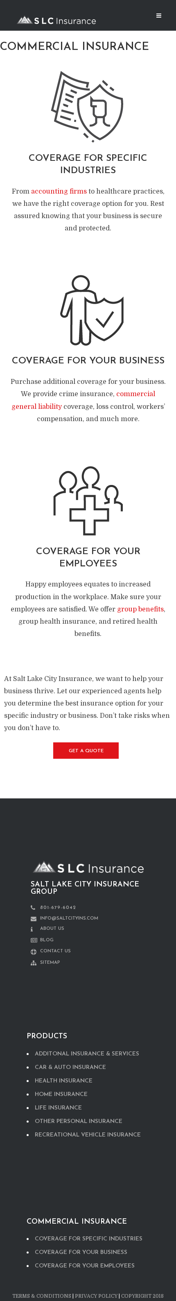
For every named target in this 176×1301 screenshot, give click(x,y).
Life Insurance (58, 1108)
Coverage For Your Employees (85, 1266)
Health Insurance (64, 1081)
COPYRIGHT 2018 (142, 1296)
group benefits (140, 609)
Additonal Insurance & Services (87, 1054)
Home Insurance (61, 1094)
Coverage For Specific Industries (88, 1239)
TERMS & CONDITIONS (41, 1296)
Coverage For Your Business (81, 1252)
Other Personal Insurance (78, 1121)
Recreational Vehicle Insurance (88, 1135)
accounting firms (59, 191)
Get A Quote (86, 751)
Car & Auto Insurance (70, 1067)
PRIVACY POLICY (96, 1296)
